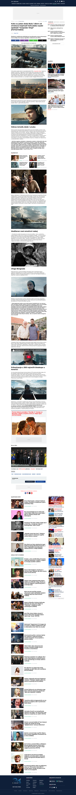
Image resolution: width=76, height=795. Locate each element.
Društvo (42, 3)
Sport (27, 3)
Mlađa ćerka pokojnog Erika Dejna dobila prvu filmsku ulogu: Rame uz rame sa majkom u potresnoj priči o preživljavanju (34, 582)
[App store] (52, 781)
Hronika (38, 3)
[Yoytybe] (62, 1)
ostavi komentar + (40, 481)
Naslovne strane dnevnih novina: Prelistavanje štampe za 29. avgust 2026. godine (56, 90)
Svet (35, 3)
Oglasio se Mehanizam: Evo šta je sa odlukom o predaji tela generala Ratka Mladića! (57, 39)
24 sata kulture (43, 5)
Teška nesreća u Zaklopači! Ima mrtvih (56, 29)
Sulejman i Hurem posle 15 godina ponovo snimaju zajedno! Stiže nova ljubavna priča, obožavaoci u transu (42, 157)
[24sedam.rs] (14, 1)
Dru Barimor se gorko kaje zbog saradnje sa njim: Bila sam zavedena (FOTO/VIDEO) (35, 669)
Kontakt (20, 790)
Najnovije (14, 3)
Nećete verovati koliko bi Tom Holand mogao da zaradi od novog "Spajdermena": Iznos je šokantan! (35, 724)
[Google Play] (59, 781)
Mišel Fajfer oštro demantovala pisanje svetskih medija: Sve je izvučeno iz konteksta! (33, 647)
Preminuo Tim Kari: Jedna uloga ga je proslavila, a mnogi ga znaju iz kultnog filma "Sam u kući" (35, 524)
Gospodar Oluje (37, 71)
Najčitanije (56, 22)
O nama (15, 790)
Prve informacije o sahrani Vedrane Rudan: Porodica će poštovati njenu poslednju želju (34, 502)
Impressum (25, 790)
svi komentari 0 (30, 481)
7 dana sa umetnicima (34, 5)
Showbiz (31, 3)
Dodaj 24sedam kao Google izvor (29, 43)
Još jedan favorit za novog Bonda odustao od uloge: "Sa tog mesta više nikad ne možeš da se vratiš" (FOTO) (35, 713)
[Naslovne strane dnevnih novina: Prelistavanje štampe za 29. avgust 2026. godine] (56, 84)
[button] (29, 457)
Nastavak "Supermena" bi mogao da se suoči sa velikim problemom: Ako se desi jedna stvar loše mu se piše (35, 626)
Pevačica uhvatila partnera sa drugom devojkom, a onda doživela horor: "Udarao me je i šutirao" (57, 32)
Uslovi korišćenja (52, 790)
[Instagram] (59, 1)
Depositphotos (59, 790)
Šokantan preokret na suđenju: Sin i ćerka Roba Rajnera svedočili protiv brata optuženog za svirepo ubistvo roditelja (34, 659)
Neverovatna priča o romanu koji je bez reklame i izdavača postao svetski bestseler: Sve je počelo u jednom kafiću (34, 637)
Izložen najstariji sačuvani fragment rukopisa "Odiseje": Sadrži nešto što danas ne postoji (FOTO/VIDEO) (35, 680)
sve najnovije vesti (56, 43)
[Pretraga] (55, 1)
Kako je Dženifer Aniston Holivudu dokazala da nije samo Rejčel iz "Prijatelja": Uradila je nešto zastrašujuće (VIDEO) (34, 604)
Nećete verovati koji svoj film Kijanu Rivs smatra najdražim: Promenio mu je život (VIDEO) (35, 734)
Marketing (31, 790)
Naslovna (12, 21)
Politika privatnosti (43, 790)
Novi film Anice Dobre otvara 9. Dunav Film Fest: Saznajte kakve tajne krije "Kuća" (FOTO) (34, 615)
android (23, 469)
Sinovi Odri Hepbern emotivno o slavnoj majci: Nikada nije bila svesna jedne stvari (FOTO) (35, 571)
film (12, 474)
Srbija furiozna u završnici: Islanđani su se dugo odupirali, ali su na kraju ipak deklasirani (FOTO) (56, 75)
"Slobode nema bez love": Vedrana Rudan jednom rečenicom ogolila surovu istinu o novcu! (34, 535)
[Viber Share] (24, 40)
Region (41, 782)
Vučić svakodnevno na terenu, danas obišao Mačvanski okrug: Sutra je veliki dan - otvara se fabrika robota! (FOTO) (56, 107)
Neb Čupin (39, 474)
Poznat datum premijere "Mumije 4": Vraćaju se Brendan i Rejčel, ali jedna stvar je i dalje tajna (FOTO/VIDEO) (27, 413)
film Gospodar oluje (26, 474)
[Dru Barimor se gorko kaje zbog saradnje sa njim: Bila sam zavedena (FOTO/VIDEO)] (17, 670)
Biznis (50, 3)
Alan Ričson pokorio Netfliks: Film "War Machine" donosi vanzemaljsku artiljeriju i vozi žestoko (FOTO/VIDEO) (23, 164)
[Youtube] (31, 493)
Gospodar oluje (17, 474)
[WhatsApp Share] (33, 40)
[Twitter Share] (42, 40)
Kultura (54, 3)
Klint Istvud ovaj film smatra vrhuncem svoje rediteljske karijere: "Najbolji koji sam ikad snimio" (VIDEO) (35, 593)
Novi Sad (41, 785)
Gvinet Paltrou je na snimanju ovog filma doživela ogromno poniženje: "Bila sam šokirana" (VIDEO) (34, 691)
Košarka (49, 77)
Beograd (41, 780)
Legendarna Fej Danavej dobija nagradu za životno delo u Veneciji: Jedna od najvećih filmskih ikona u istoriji (34, 756)
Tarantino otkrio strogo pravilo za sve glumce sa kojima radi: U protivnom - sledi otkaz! (35, 702)
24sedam (33, 469)
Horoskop (63, 3)
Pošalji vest (36, 790)
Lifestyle (47, 3)
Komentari (62, 22)
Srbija (58, 3)
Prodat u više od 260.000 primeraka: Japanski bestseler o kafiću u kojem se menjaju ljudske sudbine (35, 560)
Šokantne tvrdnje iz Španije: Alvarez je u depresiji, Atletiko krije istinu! (57, 25)
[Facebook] (57, 1)
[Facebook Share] (15, 40)
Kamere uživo (19, 3)
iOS (19, 469)
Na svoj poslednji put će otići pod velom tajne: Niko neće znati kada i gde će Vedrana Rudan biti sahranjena (34, 514)
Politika (24, 3)
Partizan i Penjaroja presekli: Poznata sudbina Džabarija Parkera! (57, 36)
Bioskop (33, 474)
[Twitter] (64, 1)
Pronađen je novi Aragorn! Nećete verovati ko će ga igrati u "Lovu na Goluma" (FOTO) (41, 164)
